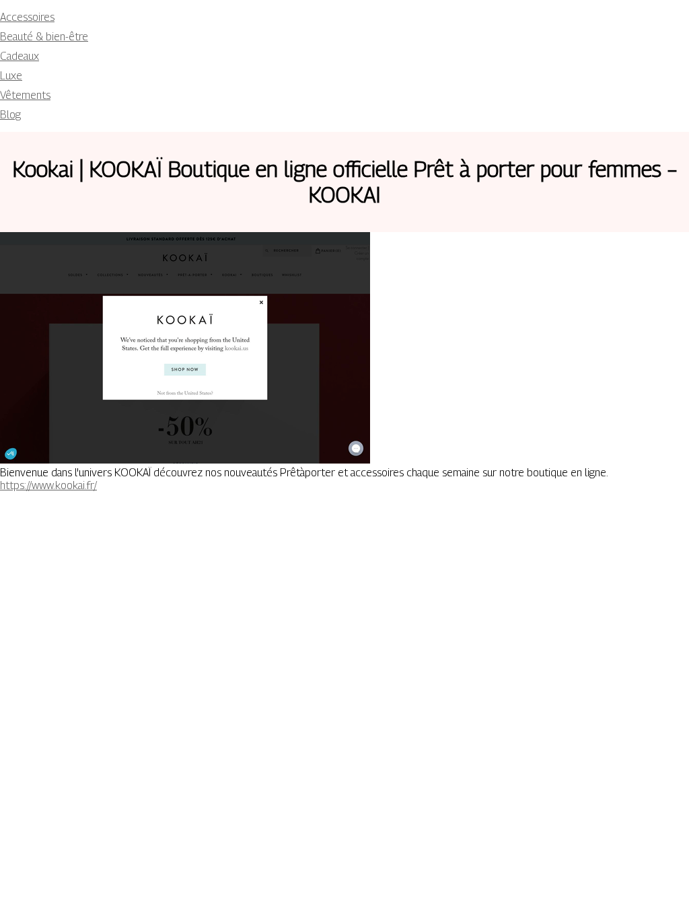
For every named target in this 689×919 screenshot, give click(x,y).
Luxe (11, 75)
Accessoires (27, 17)
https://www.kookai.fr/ (48, 485)
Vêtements (25, 95)
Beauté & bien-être (44, 36)
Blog (10, 114)
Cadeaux (19, 56)
